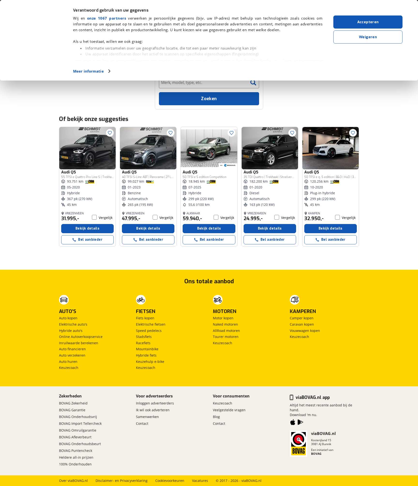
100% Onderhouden (75, 464)
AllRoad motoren (226, 330)
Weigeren (368, 37)
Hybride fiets (146, 355)
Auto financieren (72, 349)
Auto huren (68, 361)
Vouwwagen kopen (305, 330)
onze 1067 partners (106, 18)
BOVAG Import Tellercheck (80, 423)
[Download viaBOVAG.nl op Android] (300, 423)
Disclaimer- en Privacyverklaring (122, 480)
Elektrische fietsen (150, 324)
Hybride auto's (70, 330)
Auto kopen (68, 318)
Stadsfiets (144, 336)
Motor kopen (223, 318)
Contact (142, 423)
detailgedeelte (257, 60)
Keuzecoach (68, 367)
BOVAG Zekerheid (73, 403)
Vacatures (200, 480)
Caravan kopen (302, 324)
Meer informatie (88, 71)
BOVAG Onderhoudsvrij (78, 416)
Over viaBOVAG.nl (73, 480)
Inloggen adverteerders (155, 403)
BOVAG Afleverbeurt (75, 437)
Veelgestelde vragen (229, 410)
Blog (216, 416)
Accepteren (368, 22)
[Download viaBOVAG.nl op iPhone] (293, 423)
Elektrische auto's (73, 324)
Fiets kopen (145, 318)
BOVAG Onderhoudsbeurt (80, 443)
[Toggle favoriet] (110, 133)
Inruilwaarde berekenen (78, 343)
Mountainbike (147, 349)
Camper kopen (302, 318)
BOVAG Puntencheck (75, 450)
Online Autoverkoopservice (81, 336)
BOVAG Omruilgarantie (77, 430)
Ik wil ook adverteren (153, 410)
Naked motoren (225, 324)
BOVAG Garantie (72, 410)
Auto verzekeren (72, 355)
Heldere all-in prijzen (76, 457)
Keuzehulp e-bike (150, 361)
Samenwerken (147, 416)
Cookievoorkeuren (169, 480)
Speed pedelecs (149, 330)
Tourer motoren (226, 336)
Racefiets (143, 343)
